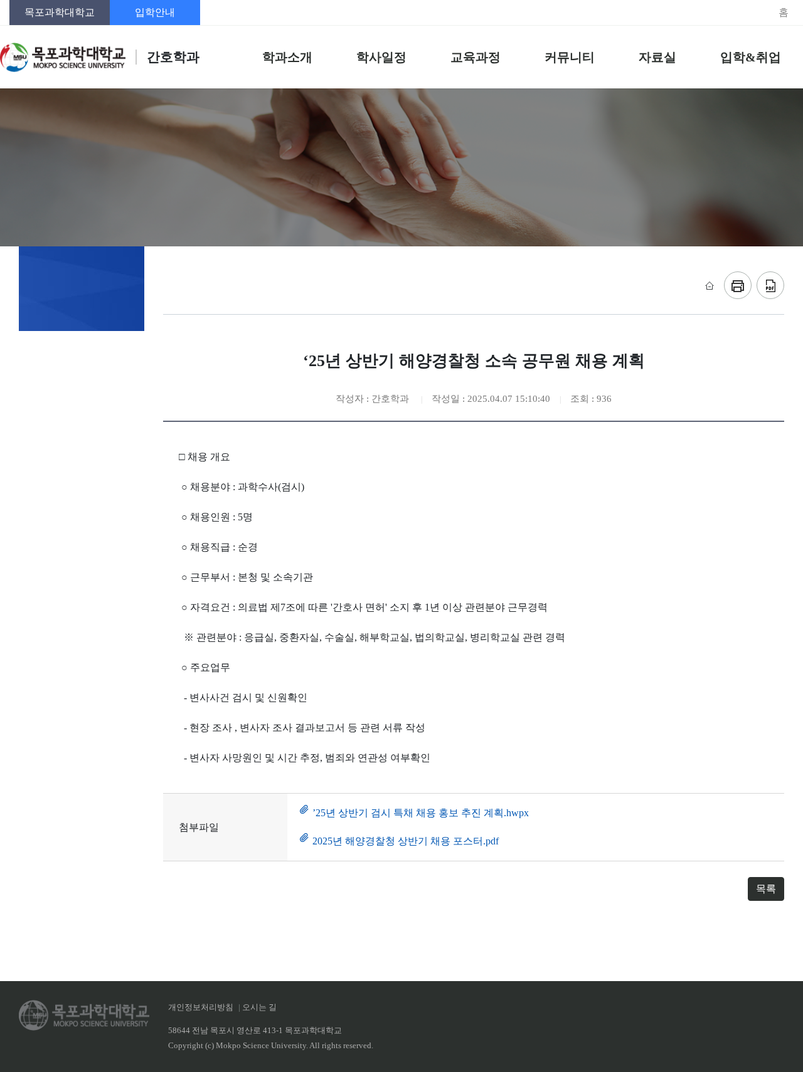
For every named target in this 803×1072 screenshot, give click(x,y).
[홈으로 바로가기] (708, 285)
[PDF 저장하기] (770, 285)
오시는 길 (259, 1007)
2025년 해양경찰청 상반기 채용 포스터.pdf (405, 841)
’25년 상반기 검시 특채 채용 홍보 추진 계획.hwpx (420, 812)
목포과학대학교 (59, 12)
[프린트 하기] (738, 285)
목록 (766, 888)
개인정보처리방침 (200, 1007)
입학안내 (155, 12)
